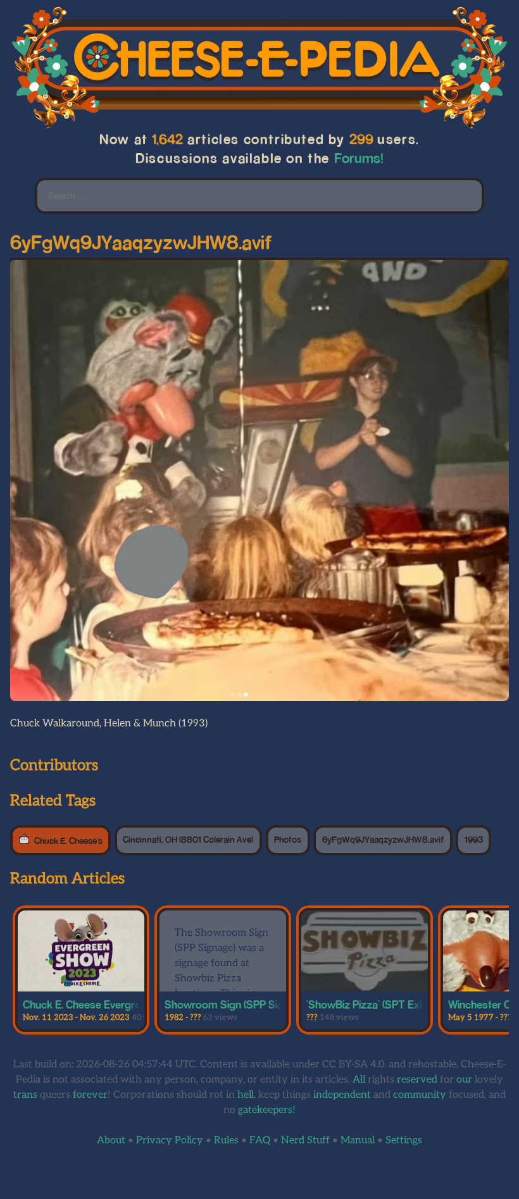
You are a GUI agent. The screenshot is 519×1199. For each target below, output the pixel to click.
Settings (403, 1140)
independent (342, 1095)
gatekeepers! (267, 1110)
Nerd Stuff (305, 1140)
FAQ (259, 1140)
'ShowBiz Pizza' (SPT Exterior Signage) (397, 1004)
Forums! (358, 158)
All (359, 1080)
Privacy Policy (169, 1140)
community (419, 1095)
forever (90, 1095)
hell (245, 1095)
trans (25, 1095)
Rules (226, 1140)
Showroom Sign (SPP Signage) (237, 1004)
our (464, 1080)
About (111, 1140)
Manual (358, 1140)
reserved (417, 1080)
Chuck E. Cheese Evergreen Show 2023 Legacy (135, 1004)
